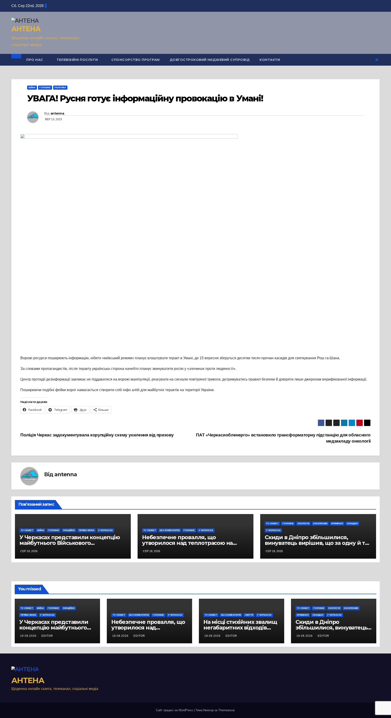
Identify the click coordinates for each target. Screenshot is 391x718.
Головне (45, 87)
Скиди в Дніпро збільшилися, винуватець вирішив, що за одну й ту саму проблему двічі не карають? (316, 543)
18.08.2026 (120, 635)
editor (47, 635)
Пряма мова (86, 530)
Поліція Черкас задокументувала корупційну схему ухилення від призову (97, 435)
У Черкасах (105, 530)
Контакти (270, 60)
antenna (57, 113)
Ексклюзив (320, 523)
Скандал (352, 523)
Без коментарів (170, 530)
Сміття (249, 615)
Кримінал (337, 523)
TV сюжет (27, 530)
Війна (32, 87)
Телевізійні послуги (78, 60)
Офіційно (69, 530)
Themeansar (226, 710)
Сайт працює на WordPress (175, 710)
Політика (60, 87)
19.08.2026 (28, 635)
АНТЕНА (25, 29)
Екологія (303, 523)
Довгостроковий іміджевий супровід (210, 60)
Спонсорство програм (135, 60)
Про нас (35, 60)
